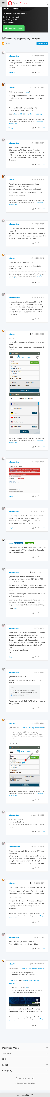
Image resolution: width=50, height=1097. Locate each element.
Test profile (18, 114)
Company (7, 1070)
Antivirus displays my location (33, 727)
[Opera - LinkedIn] (29, 1078)
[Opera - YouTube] (24, 1078)
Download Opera (15, 28)
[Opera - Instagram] (33, 1078)
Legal (5, 1065)
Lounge (7, 43)
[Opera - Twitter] (20, 1078)
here (27, 92)
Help (4, 1059)
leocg (11, 543)
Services (6, 1053)
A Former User (14, 56)
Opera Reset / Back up (33, 114)
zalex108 (12, 88)
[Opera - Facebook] (16, 1078)
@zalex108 (13, 980)
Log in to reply (42, 43)
